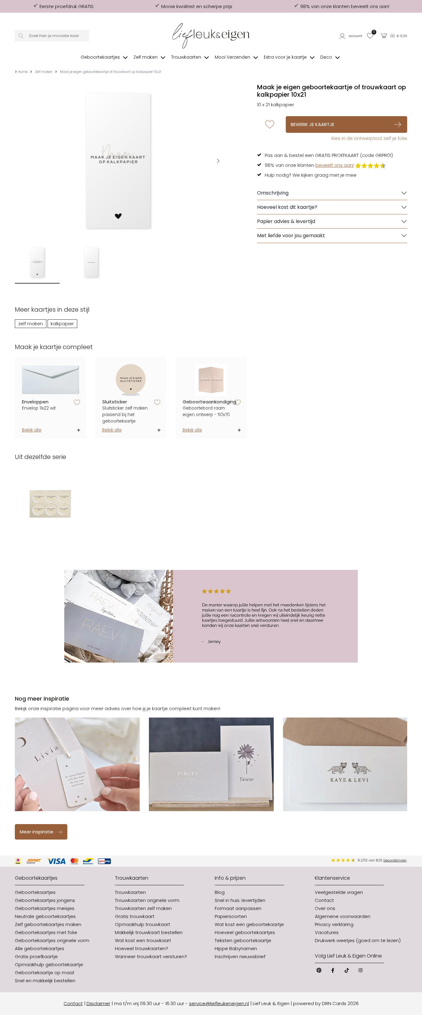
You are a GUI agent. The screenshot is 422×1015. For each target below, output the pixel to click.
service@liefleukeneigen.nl (219, 1003)
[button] (351, 36)
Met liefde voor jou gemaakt (291, 235)
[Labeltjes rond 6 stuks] (50, 504)
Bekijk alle (31, 430)
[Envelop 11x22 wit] (50, 380)
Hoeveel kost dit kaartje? (287, 207)
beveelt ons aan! (334, 165)
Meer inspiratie (36, 831)
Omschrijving (273, 192)
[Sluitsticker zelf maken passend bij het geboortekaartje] (130, 380)
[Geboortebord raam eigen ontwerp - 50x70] (211, 380)
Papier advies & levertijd (286, 221)
